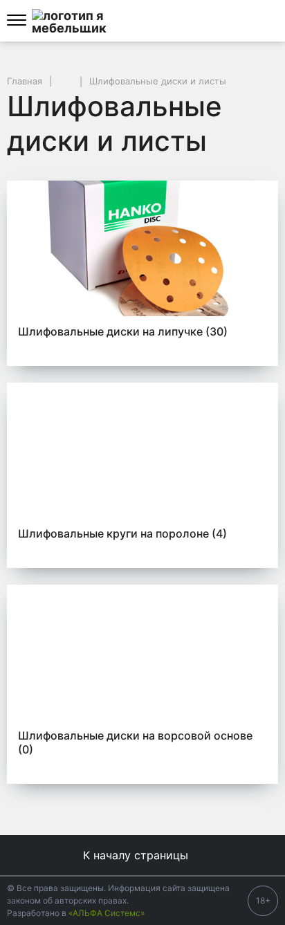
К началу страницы (137, 855)
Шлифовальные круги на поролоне (122, 533)
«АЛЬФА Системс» (106, 913)
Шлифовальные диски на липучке (123, 331)
